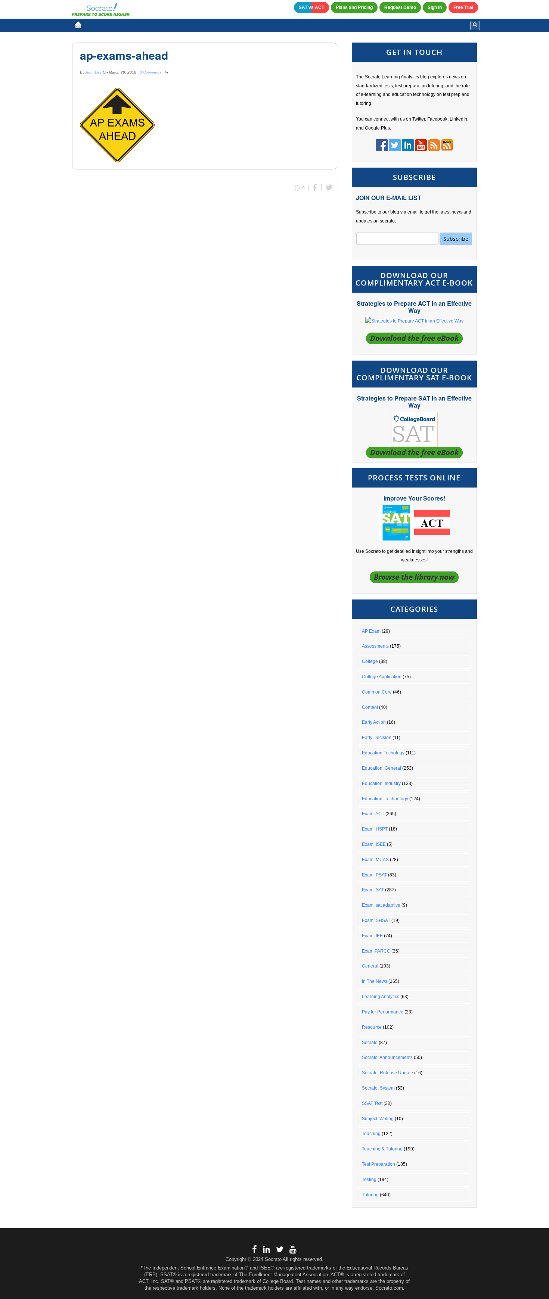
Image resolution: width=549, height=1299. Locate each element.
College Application (381, 676)
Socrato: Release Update (387, 1072)
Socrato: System (378, 1088)
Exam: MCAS (375, 859)
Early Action (374, 722)
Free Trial (463, 7)
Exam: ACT (373, 813)
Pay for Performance (382, 1012)
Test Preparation (378, 1164)
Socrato (370, 1042)
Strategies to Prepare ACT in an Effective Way (414, 307)
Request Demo (400, 7)
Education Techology (383, 753)
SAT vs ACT (311, 7)
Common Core (377, 692)
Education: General (381, 768)
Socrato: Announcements (387, 1057)
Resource (372, 1027)
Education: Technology (385, 798)
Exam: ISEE (374, 844)
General (370, 966)
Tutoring (370, 1194)
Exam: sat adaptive (381, 905)
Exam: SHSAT (376, 920)
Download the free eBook (414, 338)
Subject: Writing (378, 1118)
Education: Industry (381, 783)
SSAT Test (372, 1103)
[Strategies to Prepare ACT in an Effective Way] (414, 321)
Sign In (435, 7)
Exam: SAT (373, 890)
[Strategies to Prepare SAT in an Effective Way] (414, 429)
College (370, 661)
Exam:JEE (372, 935)
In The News (374, 981)
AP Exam (371, 631)
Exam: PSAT (374, 875)
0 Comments (150, 72)
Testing (369, 1179)
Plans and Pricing (354, 7)
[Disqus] (204, 297)
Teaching (371, 1133)
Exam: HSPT (375, 829)
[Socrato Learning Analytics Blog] (78, 24)
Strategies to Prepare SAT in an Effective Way (414, 401)
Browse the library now (414, 577)
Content (370, 707)
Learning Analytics (380, 996)
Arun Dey (94, 72)
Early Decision (376, 737)
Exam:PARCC (376, 951)
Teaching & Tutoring (382, 1149)
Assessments (375, 646)
